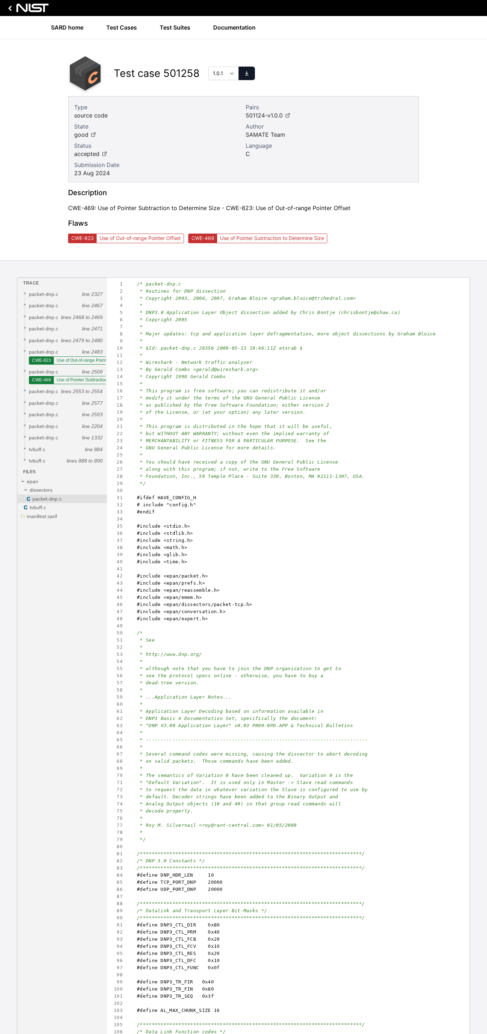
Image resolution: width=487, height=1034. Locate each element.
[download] (247, 73)
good (81, 134)
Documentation (234, 27)
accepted (86, 153)
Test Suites (175, 27)
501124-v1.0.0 (264, 115)
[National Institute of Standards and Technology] (27, 10)
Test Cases (121, 27)
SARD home (67, 27)
